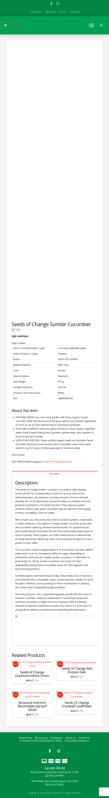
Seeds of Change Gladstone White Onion (32, 674)
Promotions (56, 737)
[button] (91, 25)
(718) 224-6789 (55, 775)
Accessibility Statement (77, 740)
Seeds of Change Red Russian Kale (77, 670)
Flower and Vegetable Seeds (58, 461)
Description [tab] (54, 473)
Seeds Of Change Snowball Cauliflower (77, 704)
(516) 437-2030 (55, 784)
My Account (41, 737)
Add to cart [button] (32, 663)
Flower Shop (25, 737)
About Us (71, 737)
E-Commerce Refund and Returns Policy (41, 740)
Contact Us (84, 737)
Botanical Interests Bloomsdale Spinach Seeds (32, 706)
